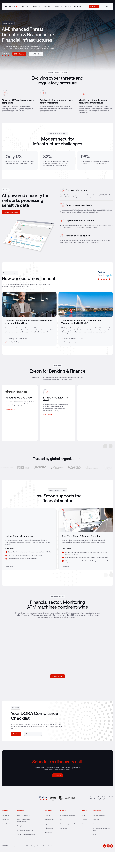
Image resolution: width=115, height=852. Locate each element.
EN (107, 6)
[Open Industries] (51, 6)
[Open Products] (29, 6)
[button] (110, 446)
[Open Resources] (82, 6)
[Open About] (70, 6)
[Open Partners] (61, 6)
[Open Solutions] (39, 6)
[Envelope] (111, 846)
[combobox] (107, 6)
